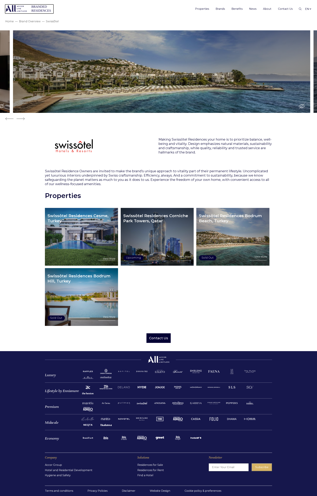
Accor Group (53, 464)
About (267, 8)
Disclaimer (128, 490)
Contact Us (285, 8)
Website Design (160, 490)
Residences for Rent (150, 470)
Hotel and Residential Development (68, 470)
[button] (299, 106)
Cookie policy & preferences (203, 490)
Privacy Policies (97, 490)
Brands (220, 8)
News (252, 8)
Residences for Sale (150, 464)
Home (9, 21)
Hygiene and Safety (58, 475)
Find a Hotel (145, 475)
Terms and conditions (59, 490)
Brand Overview (30, 21)
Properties (202, 8)
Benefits (237, 8)
